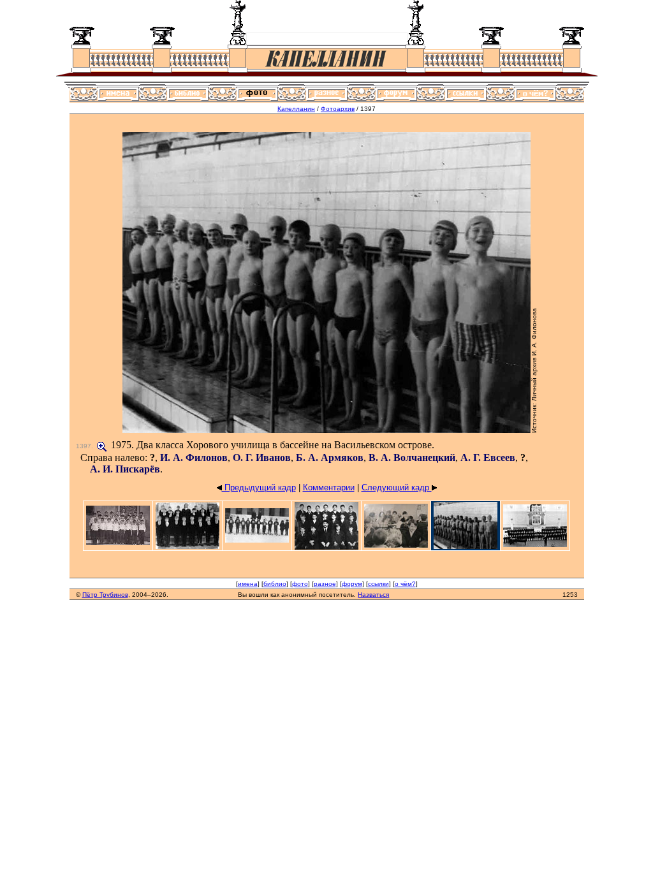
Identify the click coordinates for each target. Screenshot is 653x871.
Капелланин (296, 108)
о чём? (405, 583)
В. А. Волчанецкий (412, 457)
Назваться (373, 594)
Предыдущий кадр (259, 487)
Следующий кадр (397, 487)
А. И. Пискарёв (125, 469)
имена (248, 583)
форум (352, 583)
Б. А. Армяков (329, 457)
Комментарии (329, 487)
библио (274, 583)
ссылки (378, 583)
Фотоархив (338, 108)
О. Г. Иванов (262, 457)
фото (300, 583)
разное (325, 583)
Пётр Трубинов (105, 594)
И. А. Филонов (194, 457)
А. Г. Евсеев (487, 457)
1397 (83, 446)
